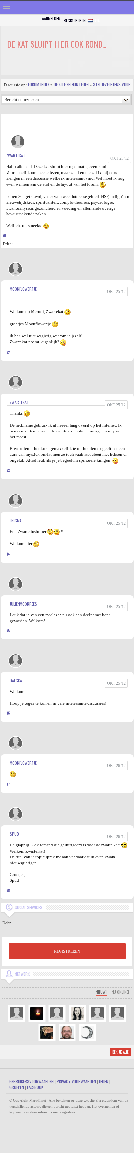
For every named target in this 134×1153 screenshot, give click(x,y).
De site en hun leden (71, 84)
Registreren (75, 20)
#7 (8, 784)
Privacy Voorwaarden (76, 1081)
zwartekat (15, 155)
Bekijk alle (120, 1052)
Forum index (38, 84)
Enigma (15, 520)
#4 (8, 554)
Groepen (16, 1087)
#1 (4, 235)
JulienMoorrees (23, 604)
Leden (103, 1081)
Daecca (16, 680)
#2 (8, 352)
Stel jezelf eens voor (112, 84)
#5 (8, 630)
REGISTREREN (67, 951)
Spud (14, 834)
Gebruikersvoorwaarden (31, 1081)
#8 (8, 890)
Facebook (35, 1087)
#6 (8, 713)
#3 (8, 470)
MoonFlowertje (23, 289)
